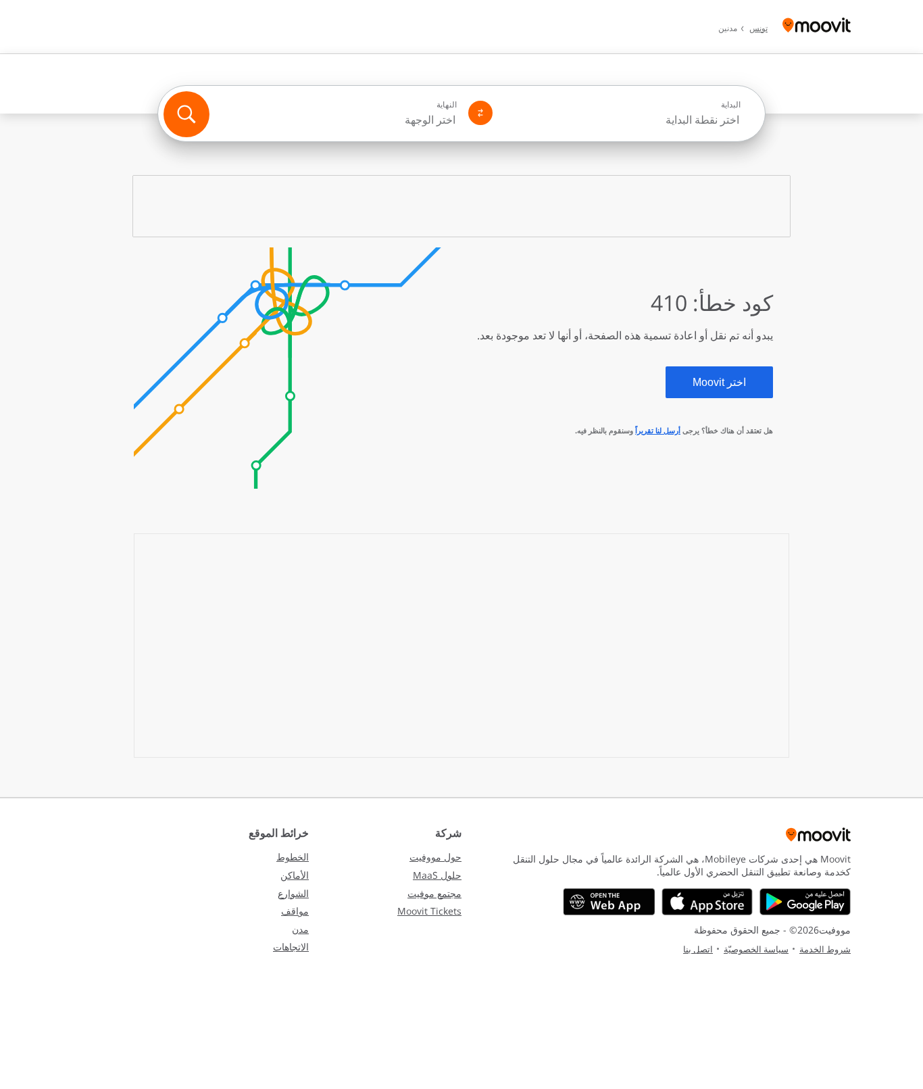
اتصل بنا (698, 949)
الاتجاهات (291, 946)
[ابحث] (186, 114)
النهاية (446, 105)
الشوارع (293, 893)
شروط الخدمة (825, 949)
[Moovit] (816, 26)
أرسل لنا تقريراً (657, 430)
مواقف (295, 910)
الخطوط (292, 856)
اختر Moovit (719, 382)
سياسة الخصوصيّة (756, 949)
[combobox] (622, 120)
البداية (731, 105)
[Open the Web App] (609, 901)
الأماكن (294, 875)
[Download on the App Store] (707, 901)
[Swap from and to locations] (480, 113)
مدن (300, 929)
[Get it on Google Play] (805, 901)
